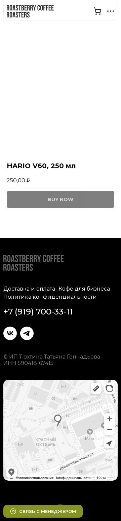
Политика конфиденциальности (50, 297)
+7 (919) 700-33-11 (38, 312)
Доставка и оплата (29, 289)
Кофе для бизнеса (84, 289)
